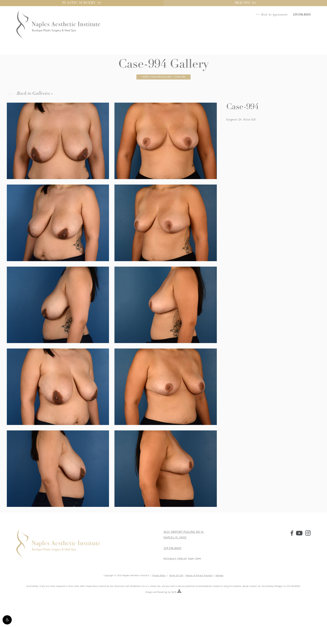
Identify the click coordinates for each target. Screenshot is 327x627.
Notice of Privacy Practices (199, 575)
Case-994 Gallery (161, 77)
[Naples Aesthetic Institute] (58, 556)
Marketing (162, 592)
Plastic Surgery (79, 3)
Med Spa (242, 3)
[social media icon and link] (292, 535)
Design (149, 592)
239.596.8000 (172, 548)
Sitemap (219, 575)
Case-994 (180, 77)
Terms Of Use (176, 575)
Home (145, 77)
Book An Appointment (274, 14)
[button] (7, 619)
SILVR (173, 592)
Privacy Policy (159, 575)
